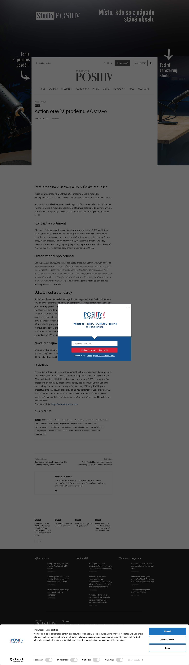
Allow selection (167, 640)
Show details (134, 660)
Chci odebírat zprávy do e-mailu (94, 350)
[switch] (74, 660)
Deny (167, 648)
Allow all (167, 631)
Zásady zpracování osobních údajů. (101, 355)
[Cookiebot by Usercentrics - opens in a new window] (16, 660)
